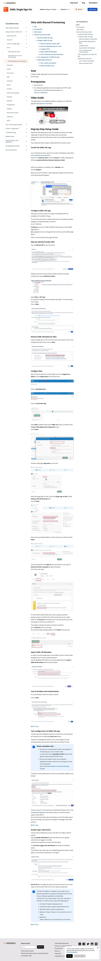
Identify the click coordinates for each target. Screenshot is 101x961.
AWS (8, 77)
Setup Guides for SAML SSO (14, 32)
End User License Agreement (63, 946)
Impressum (58, 953)
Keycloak (9, 97)
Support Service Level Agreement (12, 141)
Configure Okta (45, 49)
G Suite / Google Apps (13, 44)
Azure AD (9, 40)
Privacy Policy (59, 948)
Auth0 (8, 69)
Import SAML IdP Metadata (48, 52)
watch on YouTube (45, 103)
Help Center (74, 3)
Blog (83, 3)
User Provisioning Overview (14, 124)
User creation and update (48, 63)
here (69, 143)
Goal (35, 26)
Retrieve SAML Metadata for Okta (50, 46)
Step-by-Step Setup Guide (42, 34)
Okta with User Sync (14, 52)
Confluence (43, 92)
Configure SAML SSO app (44, 40)
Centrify (9, 89)
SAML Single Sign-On (21, 9)
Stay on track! (25, 943)
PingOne (9, 109)
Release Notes (10, 136)
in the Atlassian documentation (40, 155)
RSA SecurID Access (12, 113)
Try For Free (92, 9)
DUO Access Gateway (13, 93)
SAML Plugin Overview (12, 28)
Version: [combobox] (65, 9)
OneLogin (10, 65)
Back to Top (34, 726)
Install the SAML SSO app (44, 38)
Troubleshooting (11, 132)
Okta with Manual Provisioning (17, 61)
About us (57, 951)
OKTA (8, 48)
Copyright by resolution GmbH (64, 956)
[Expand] (26, 27)
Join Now (40, 947)
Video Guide (37, 32)
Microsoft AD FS (11, 36)
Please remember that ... (47, 66)
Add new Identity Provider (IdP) (50, 44)
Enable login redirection (44, 60)
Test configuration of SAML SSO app (48, 57)
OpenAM (9, 101)
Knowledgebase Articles (13, 146)
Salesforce (10, 116)
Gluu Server (10, 73)
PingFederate (11, 105)
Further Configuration (12, 128)
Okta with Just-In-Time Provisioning (15, 56)
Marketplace (93, 3)
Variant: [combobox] (48, 9)
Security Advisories (11, 150)
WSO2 (8, 120)
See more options (80, 956)
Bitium (9, 85)
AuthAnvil (10, 81)
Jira (37, 92)
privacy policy (73, 952)
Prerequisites (38, 29)
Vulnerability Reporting (61, 943)
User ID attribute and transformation (51, 54)
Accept (69, 956)
